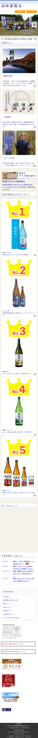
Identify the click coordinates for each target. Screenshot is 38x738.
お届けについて (7, 607)
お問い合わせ (20, 11)
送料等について (7, 610)
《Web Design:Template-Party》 (19, 733)
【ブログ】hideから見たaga (11, 617)
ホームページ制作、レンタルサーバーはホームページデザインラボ (19, 735)
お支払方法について (8, 614)
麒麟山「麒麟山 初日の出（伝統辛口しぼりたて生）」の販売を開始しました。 (23, 573)
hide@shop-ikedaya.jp (19, 729)
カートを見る (31, 11)
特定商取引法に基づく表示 (10, 600)
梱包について (7, 603)
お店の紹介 (6, 596)
